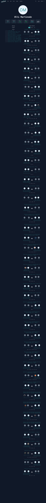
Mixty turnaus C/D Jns (10, 33)
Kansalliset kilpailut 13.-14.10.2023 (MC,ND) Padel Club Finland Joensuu (13, 34)
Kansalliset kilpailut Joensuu (11, 32)
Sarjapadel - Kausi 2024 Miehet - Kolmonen (32, 176)
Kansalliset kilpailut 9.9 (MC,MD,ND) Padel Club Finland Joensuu (13, 35)
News (8, 1)
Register (42, 1)
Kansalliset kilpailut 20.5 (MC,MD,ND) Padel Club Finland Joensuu (13, 37)
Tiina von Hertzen (35, 171)
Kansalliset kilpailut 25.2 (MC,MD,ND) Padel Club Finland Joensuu (13, 39)
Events (14, 1)
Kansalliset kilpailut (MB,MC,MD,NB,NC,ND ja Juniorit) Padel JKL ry (13, 38)
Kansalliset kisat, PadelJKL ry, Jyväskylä (13, 41)
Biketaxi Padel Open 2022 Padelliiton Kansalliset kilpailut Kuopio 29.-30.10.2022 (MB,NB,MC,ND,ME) (13, 40)
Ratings (21, 1)
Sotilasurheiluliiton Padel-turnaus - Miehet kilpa (32, 274)
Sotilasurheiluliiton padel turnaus (12, 31)
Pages (11, 1)
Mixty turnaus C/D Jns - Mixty (32, 139)
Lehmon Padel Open (9, 30)
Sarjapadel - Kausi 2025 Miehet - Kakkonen (32, 29)
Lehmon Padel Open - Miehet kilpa (32, 47)
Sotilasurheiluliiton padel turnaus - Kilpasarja (31, 75)
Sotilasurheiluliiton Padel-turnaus (12, 36)
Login (39, 1)
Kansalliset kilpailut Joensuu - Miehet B (32, 102)
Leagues (17, 1)
